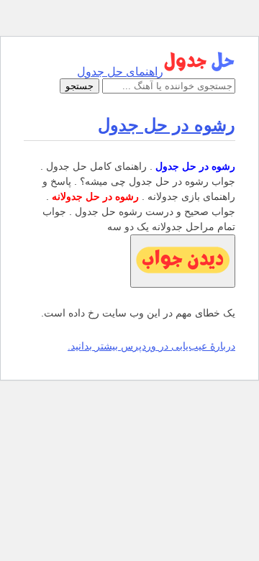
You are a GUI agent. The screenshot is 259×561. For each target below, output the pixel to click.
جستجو (79, 86)
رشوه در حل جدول (166, 124)
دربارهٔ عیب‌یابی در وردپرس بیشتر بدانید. (151, 346)
